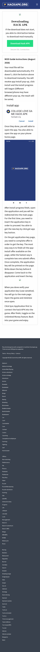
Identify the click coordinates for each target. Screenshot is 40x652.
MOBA (4, 538)
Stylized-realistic (7, 601)
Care (3, 426)
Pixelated (4, 471)
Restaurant (5, 556)
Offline (4, 456)
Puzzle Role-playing (7, 486)
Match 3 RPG (5, 528)
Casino (4, 432)
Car (3, 417)
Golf (3, 447)
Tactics (4, 616)
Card (3, 420)
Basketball (5, 387)
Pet (3, 465)
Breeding (4, 402)
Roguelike (5, 559)
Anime (4, 381)
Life (3, 507)
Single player (5, 577)
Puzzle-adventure (7, 489)
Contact (18, 353)
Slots (3, 580)
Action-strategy (6, 375)
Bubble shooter (6, 408)
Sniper (4, 583)
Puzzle (4, 483)
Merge (4, 532)
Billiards (4, 390)
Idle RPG (4, 498)
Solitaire (4, 589)
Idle (3, 495)
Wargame (5, 637)
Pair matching (6, 459)
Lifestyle (4, 510)
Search (4, 568)
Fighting (4, 444)
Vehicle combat (6, 634)
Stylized (4, 598)
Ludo (3, 517)
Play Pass (4, 477)
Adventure (5, 378)
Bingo (3, 393)
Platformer (5, 474)
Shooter (4, 571)
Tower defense (6, 622)
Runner (4, 561)
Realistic (4, 553)
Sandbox (4, 565)
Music (4, 544)
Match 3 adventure (7, 525)
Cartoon (4, 429)
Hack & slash (5, 450)
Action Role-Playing (7, 369)
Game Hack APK (16, 357)
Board (4, 396)
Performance (6, 462)
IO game (4, 504)
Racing (4, 550)
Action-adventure (7, 372)
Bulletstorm (5, 414)
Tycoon (4, 628)
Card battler (5, 423)
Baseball (4, 384)
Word (3, 640)
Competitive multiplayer (9, 438)
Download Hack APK (20, 43)
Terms (4, 353)
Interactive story (6, 501)
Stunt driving (6, 595)
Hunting (4, 492)
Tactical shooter (6, 613)
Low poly (4, 514)
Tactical (4, 610)
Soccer (4, 586)
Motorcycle (5, 541)
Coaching (5, 435)
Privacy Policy (11, 353)
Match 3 (4, 523)
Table (3, 607)
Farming (4, 441)
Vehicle (4, 631)
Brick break (5, 405)
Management (6, 520)
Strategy (4, 592)
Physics (4, 468)
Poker (3, 480)
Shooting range (6, 574)
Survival (4, 604)
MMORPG (4, 535)
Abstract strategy (7, 366)
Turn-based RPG (6, 625)
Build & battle (6, 411)
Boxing (4, 399)
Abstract (4, 363)
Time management (7, 619)
